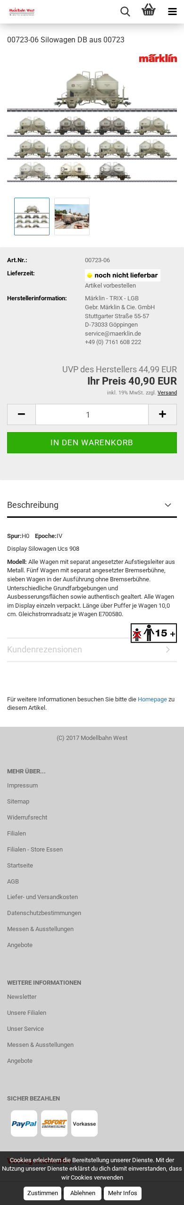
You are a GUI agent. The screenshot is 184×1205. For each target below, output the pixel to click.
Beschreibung (33, 505)
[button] (21, 414)
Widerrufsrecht (27, 817)
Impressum (22, 785)
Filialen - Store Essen (35, 849)
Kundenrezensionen (44, 649)
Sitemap (18, 801)
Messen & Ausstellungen (40, 928)
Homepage (152, 699)
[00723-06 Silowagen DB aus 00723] (92, 124)
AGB (13, 881)
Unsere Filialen (26, 1012)
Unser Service (25, 1028)
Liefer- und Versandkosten (42, 896)
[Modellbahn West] (19, 12)
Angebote (20, 944)
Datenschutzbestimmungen (44, 912)
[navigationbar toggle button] (172, 12)
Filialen (16, 833)
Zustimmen (42, 1193)
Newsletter (21, 996)
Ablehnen (82, 1193)
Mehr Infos (122, 1193)
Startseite (20, 865)
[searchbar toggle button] (125, 12)
